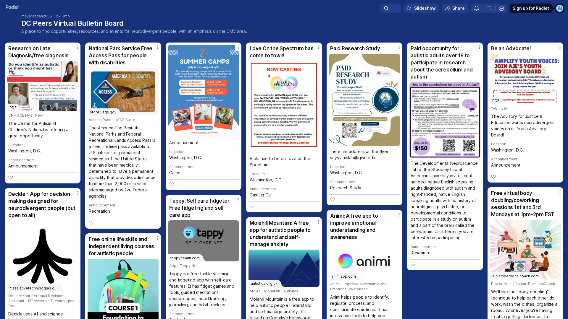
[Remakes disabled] (489, 8)
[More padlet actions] (501, 8)
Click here (444, 231)
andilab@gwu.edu (357, 157)
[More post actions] (77, 47)
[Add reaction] (10, 177)
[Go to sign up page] (559, 8)
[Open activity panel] (477, 8)
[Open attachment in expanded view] (203, 91)
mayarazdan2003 (36, 16)
